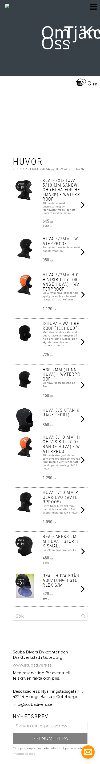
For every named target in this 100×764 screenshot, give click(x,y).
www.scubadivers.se (32, 665)
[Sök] (83, 616)
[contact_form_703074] (88, 752)
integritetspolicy (23, 753)
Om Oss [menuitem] (55, 37)
